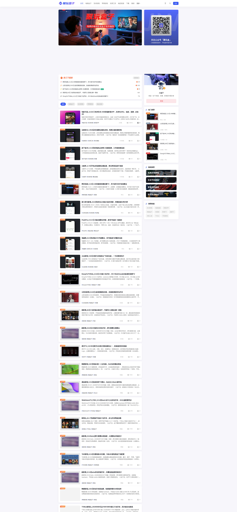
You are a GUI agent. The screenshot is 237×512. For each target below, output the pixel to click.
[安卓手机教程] (161, 180)
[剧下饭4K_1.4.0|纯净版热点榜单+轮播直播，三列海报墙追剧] (70, 153)
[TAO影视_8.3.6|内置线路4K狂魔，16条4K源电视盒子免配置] (70, 459)
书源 (94, 321)
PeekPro (84, 231)
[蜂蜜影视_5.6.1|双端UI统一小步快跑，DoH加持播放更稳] (70, 369)
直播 (96, 159)
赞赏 (161, 101)
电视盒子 (88, 3)
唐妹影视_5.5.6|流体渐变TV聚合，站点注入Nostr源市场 (102, 382)
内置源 (157, 212)
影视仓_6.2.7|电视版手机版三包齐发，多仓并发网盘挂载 (101, 418)
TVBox (89, 429)
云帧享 (84, 176)
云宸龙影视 (85, 303)
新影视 (84, 321)
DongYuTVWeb (86, 285)
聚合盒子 (96, 231)
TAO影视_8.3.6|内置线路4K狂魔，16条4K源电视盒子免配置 (103, 454)
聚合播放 (95, 176)
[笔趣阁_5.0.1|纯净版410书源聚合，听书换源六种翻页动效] (70, 243)
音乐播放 (96, 140)
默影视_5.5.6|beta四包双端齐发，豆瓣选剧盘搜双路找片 (102, 472)
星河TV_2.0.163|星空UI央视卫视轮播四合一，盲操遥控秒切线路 (104, 346)
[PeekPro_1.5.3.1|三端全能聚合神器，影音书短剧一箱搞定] (70, 225)
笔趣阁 (84, 249)
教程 (132, 3)
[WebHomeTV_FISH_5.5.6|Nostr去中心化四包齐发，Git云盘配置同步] (70, 405)
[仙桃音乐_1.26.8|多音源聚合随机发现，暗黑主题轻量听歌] (70, 135)
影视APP (96, 122)
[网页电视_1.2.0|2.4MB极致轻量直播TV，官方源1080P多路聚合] (70, 189)
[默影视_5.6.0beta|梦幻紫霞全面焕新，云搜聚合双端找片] (70, 441)
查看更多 (136, 78)
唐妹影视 (84, 393)
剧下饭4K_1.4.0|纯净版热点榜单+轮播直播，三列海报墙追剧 (81, 89)
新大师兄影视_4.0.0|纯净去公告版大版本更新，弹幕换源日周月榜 (105, 202)
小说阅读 (95, 249)
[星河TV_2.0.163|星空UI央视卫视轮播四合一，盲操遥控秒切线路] (70, 351)
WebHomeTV (86, 411)
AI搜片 (96, 267)
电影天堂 (84, 122)
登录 (176, 3)
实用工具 (113, 3)
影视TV (164, 212)
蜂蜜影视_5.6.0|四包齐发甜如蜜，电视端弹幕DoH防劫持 (101, 490)
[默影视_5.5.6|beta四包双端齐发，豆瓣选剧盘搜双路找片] (70, 477)
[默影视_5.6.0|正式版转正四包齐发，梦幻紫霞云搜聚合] (70, 333)
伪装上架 (149, 216)
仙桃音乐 (84, 140)
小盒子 (161, 93)
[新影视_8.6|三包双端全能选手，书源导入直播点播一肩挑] (70, 315)
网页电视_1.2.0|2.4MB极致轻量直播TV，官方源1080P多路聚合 (82, 82)
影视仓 (84, 429)
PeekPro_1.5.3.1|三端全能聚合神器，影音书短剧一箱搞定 (102, 220)
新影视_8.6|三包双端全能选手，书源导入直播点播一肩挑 (80, 92)
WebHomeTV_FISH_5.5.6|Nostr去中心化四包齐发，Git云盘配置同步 (107, 400)
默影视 (84, 339)
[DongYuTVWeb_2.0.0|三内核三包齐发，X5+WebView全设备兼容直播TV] (70, 279)
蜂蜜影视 (84, 375)
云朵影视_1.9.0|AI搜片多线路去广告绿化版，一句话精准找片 (103, 256)
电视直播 (158, 208)
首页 (81, 3)
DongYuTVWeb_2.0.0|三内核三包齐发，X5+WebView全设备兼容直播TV (85, 96)
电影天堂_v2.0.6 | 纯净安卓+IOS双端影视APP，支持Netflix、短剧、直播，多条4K (110, 113)
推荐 (63, 104)
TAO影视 (84, 465)
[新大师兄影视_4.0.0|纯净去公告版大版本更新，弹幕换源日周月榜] (70, 207)
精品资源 (121, 3)
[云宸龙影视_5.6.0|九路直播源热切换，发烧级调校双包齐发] (70, 297)
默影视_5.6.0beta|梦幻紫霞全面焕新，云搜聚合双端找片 (102, 436)
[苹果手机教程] (161, 187)
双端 (94, 339)
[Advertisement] (118, 59)
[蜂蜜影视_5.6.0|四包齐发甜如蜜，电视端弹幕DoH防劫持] (70, 495)
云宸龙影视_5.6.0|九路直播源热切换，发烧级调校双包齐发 (81, 85)
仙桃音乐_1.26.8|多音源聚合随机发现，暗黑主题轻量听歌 (102, 130)
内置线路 (96, 465)
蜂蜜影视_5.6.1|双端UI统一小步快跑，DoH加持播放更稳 (101, 364)
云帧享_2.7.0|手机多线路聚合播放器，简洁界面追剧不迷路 (102, 166)
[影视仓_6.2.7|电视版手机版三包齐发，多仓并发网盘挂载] (70, 423)
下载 (127, 3)
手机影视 (165, 216)
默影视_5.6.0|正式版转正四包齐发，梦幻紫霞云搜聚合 (101, 328)
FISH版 (93, 411)
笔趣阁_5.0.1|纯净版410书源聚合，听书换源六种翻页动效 (102, 238)
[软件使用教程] (161, 194)
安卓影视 (97, 3)
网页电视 (84, 194)
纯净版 (97, 213)
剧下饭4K (84, 159)
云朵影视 (84, 267)
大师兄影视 (85, 213)
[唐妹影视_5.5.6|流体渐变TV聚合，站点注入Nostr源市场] (70, 387)
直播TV (172, 212)
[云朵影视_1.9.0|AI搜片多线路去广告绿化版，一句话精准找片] (70, 261)
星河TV (84, 357)
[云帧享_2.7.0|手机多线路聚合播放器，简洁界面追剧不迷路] (70, 171)
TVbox (157, 216)
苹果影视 (105, 3)
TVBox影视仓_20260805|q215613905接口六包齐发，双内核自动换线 (107, 508)
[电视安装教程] (161, 173)
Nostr (95, 393)
